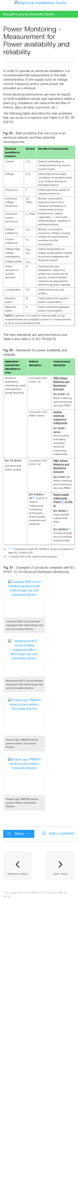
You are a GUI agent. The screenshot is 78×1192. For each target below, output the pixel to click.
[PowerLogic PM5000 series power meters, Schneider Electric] (24, 715)
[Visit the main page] (40, 2)
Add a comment (61, 833)
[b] (62, 501)
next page (60, 873)
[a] (33, 497)
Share (19, 834)
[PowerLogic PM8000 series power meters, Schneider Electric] (24, 774)
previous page (18, 873)
